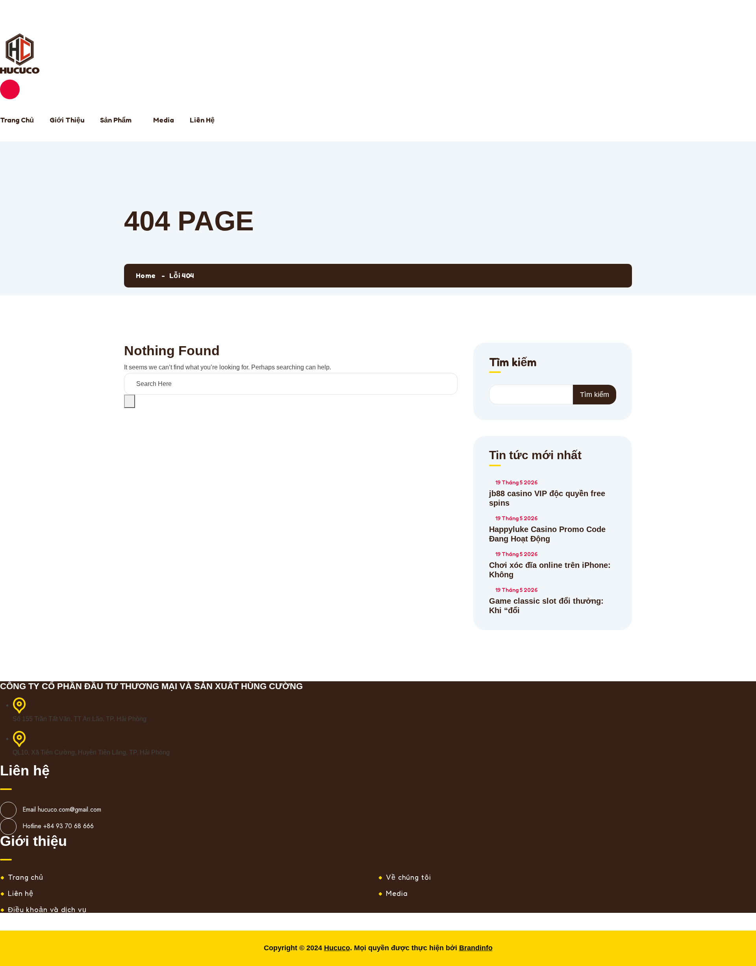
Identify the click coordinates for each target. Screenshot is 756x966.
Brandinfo (476, 948)
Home (146, 275)
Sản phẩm (116, 119)
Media (163, 119)
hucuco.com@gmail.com (69, 809)
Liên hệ (202, 119)
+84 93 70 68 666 (95, 18)
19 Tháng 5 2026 (516, 482)
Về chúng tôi (408, 877)
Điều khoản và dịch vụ (47, 909)
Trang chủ (17, 119)
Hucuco (337, 948)
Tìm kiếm (23, 5)
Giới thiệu (67, 119)
